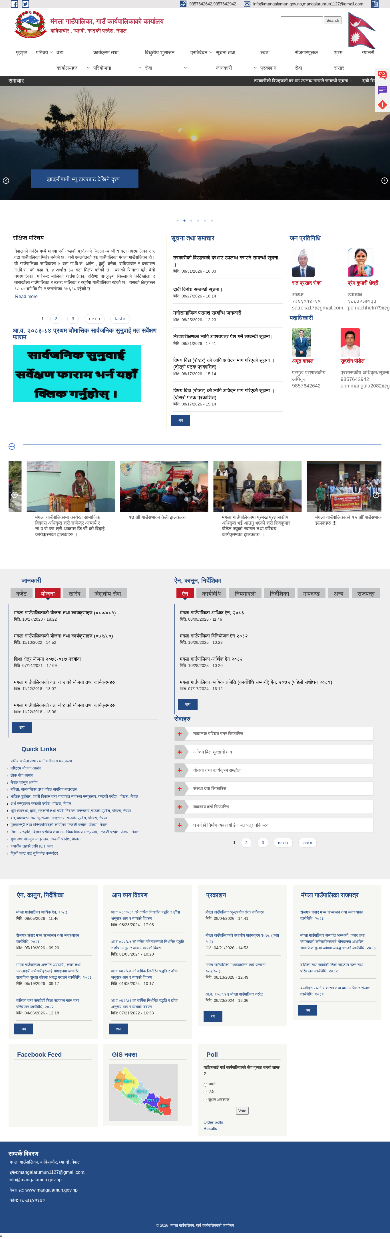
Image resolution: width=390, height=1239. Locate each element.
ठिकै (211, 1092)
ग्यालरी (368, 52)
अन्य (338, 593)
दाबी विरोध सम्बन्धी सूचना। (198, 289)
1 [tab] (177, 220)
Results (210, 1128)
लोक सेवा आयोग (22, 775)
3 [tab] (191, 220)
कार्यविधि (211, 593)
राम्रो (212, 1084)
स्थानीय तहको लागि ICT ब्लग (32, 846)
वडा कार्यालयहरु (67, 60)
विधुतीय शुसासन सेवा (159, 60)
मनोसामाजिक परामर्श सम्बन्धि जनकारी (207, 313)
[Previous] (6, 180)
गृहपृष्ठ (21, 52)
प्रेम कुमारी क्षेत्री (363, 283)
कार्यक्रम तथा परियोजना (105, 60)
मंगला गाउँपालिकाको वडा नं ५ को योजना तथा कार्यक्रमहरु (64, 682)
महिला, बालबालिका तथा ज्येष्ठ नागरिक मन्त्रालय (44, 789)
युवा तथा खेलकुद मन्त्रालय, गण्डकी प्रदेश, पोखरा (46, 839)
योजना (48, 593)
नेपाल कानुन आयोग (24, 782)
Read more (26, 296)
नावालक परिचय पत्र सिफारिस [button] (218, 733)
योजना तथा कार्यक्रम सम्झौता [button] (217, 770)
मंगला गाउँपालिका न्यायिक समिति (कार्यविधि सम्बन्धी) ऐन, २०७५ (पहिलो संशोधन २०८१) (256, 682)
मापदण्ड (311, 593)
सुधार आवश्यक (218, 1099)
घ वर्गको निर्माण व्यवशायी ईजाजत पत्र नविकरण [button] (231, 825)
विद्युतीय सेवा (108, 593)
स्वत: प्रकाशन (268, 60)
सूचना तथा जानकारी (225, 60)
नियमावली (245, 593)
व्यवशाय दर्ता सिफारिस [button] (211, 806)
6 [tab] (211, 220)
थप (180, 420)
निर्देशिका (279, 593)
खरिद (75, 593)
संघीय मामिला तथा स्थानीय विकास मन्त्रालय (41, 761)
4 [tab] (198, 220)
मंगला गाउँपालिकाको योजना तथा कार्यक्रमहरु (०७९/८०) (63, 636)
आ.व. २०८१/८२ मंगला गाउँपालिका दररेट (234, 994)
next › (94, 318)
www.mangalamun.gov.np (51, 1190)
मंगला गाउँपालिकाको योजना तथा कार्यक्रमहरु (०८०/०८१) (65, 612)
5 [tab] (204, 220)
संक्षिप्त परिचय (28, 237)
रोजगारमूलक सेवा (306, 60)
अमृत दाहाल (302, 361)
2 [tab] (184, 220)
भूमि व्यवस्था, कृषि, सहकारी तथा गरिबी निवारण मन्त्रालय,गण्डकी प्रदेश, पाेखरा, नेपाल (71, 810)
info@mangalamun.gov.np (35, 1179)
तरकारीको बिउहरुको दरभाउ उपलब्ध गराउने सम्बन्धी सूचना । (287, 80)
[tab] (274, 733)
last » (120, 318)
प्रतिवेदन (198, 52)
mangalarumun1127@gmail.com (51, 1172)
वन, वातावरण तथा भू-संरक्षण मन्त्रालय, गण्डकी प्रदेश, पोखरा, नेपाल (59, 818)
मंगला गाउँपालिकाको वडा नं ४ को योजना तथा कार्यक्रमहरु (64, 705)
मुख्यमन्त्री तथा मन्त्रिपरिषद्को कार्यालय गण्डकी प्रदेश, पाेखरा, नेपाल (59, 824)
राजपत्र (366, 593)
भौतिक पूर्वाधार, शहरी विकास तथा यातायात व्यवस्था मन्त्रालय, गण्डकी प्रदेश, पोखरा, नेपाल (74, 796)
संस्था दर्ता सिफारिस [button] (209, 788)
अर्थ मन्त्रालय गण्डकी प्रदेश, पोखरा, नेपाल (41, 803)
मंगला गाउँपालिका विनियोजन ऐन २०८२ (214, 636)
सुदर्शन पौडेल (353, 361)
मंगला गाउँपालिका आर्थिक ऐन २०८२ (211, 659)
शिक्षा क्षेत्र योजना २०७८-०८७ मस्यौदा (47, 659)
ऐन (185, 594)
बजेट (21, 593)
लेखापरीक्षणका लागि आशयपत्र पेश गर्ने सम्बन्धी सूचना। (223, 336)
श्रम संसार (339, 60)
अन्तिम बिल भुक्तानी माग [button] (212, 752)
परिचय (42, 52)
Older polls (213, 1122)
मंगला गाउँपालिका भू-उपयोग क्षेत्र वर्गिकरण (235, 912)
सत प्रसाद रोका (306, 283)
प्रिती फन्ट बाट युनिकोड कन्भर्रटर (34, 853)
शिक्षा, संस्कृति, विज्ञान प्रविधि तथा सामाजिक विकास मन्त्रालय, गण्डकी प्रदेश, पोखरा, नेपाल (75, 832)
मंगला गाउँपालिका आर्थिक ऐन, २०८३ (212, 612)
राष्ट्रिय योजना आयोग (26, 768)
